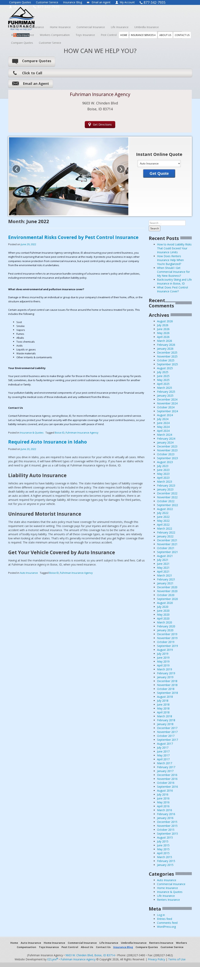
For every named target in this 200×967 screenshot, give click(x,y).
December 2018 (167, 681)
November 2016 (167, 779)
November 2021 (167, 544)
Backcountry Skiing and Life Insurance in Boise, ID (174, 281)
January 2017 (165, 771)
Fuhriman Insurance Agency (82, 432)
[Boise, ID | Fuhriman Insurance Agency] (43, 15)
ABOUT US (165, 35)
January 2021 (165, 583)
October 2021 (165, 548)
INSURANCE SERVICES (142, 35)
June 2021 (163, 564)
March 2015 (164, 857)
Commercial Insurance (91, 27)
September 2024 (167, 411)
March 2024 (164, 434)
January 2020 (165, 630)
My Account (127, 2)
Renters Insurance (22, 35)
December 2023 (167, 446)
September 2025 (167, 364)
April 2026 (163, 337)
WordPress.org (166, 926)
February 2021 (166, 579)
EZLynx (52, 959)
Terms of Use (177, 959)
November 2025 (167, 356)
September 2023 (167, 458)
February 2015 (166, 861)
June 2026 (163, 329)
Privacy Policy (156, 959)
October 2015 (165, 829)
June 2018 (163, 704)
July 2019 (162, 653)
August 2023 (165, 462)
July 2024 (162, 419)
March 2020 (164, 622)
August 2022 (165, 509)
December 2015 (167, 822)
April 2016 (163, 806)
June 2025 (163, 376)
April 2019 (163, 665)
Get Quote (159, 173)
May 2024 (163, 427)
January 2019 (165, 677)
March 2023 (164, 481)
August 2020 (165, 603)
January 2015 (165, 865)
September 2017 (167, 740)
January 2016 (165, 818)
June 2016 (163, 798)
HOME (123, 35)
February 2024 (166, 438)
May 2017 (163, 755)
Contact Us (103, 947)
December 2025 (167, 352)
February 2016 (166, 814)
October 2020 (165, 595)
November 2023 (167, 450)
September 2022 (167, 505)
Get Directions (102, 124)
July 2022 (162, 513)
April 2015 (163, 853)
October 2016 (165, 783)
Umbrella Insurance (146, 27)
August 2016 (165, 790)
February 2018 (166, 720)
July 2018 (162, 700)
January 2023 (165, 489)
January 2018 (165, 724)
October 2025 (165, 360)
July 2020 (162, 607)
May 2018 (163, 708)
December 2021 (167, 540)
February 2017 (166, 767)
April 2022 (163, 524)
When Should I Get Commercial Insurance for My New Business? (173, 271)
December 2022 (167, 493)
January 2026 (165, 348)
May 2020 (163, 614)
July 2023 (162, 466)
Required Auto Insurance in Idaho (47, 441)
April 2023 (163, 477)
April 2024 (163, 431)
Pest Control (109, 35)
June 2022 (163, 517)
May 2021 (163, 567)
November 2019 (167, 638)
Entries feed (164, 919)
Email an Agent (101, 2)
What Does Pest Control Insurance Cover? (172, 289)
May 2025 (163, 380)
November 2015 (167, 826)
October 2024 (165, 407)
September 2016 (167, 786)
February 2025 (166, 391)
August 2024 (165, 415)
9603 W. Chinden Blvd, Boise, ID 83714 (90, 955)
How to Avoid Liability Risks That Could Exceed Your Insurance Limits (174, 248)
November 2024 (167, 403)
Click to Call (32, 73)
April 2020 (163, 618)
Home (15, 27)
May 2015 (163, 849)
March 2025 (164, 388)
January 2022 (165, 536)
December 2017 (167, 728)
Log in (161, 915)
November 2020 (167, 591)
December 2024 (167, 399)
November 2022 (167, 497)
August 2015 (165, 837)
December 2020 (167, 587)
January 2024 (165, 442)
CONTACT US (182, 35)
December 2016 (167, 775)
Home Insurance (60, 27)
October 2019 (165, 642)
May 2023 (163, 474)
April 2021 (163, 571)
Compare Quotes (20, 2)
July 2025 (162, 372)
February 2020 (166, 626)
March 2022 (164, 528)
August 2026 (165, 321)
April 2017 (163, 759)
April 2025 (163, 384)
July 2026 (162, 325)
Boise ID (59, 432)
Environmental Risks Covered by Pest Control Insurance (73, 237)
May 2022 (163, 521)
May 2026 (163, 333)
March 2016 (164, 810)
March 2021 (164, 575)
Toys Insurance (85, 35)
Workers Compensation (55, 35)
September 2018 (167, 693)
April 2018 (163, 712)
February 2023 (166, 485)
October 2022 (165, 501)
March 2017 (164, 763)
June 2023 (163, 470)
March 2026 (164, 341)
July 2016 (162, 794)
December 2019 (167, 634)
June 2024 (163, 423)
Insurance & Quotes (32, 432)
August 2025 (165, 368)
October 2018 (165, 689)
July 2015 (162, 841)
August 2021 (165, 556)
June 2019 (163, 657)
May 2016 (163, 802)
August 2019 (165, 650)
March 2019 (164, 669)
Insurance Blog (72, 2)
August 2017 (165, 743)
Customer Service (47, 2)
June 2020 (163, 610)
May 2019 (163, 661)
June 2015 (163, 845)
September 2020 (167, 599)
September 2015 (167, 833)
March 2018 (164, 716)
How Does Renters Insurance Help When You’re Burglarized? (170, 260)
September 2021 (167, 552)
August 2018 (165, 697)
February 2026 (166, 345)
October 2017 (165, 736)
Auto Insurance (34, 27)
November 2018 (167, 685)
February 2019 (166, 673)
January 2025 (165, 395)
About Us (87, 947)
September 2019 (167, 646)
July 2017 (162, 747)
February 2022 (166, 532)
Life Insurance (120, 27)
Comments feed (167, 923)
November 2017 (167, 732)
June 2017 (163, 751)
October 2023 (165, 454)
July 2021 (162, 560)
